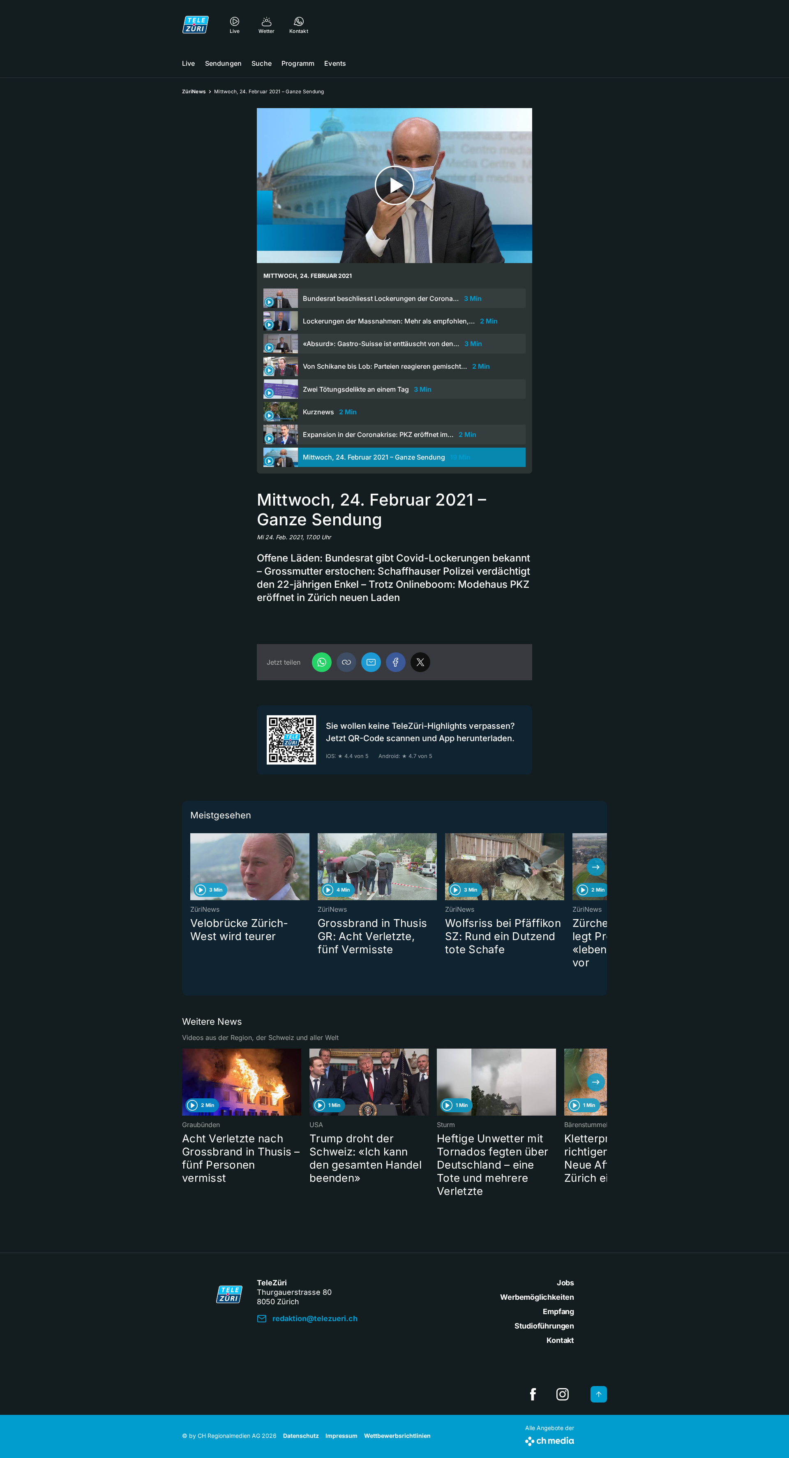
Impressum (341, 1435)
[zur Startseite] (195, 25)
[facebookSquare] (533, 1394)
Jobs (565, 1282)
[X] (420, 662)
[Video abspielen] (394, 185)
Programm (297, 63)
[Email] (371, 662)
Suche (261, 63)
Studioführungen (544, 1326)
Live (188, 63)
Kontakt (560, 1340)
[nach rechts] (596, 867)
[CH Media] (549, 1440)
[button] (346, 662)
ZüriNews (194, 91)
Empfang (558, 1311)
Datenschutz (301, 1435)
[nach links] (193, 867)
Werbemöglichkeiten (537, 1297)
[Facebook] (396, 662)
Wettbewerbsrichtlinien (397, 1435)
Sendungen (223, 63)
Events (335, 63)
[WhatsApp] (322, 662)
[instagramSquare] (562, 1394)
